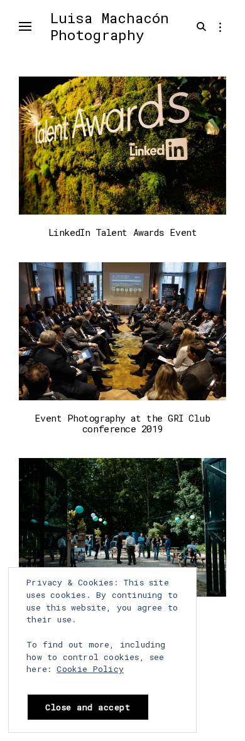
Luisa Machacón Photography (109, 26)
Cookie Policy (90, 668)
